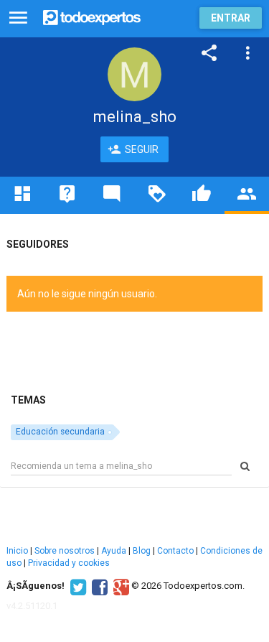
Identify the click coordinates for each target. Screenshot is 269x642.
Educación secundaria (60, 432)
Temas (28, 400)
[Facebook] (98, 586)
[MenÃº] (18, 18)
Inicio (17, 551)
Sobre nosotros (64, 551)
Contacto (175, 551)
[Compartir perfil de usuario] (209, 53)
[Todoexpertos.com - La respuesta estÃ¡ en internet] (91, 16)
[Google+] (119, 586)
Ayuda (113, 551)
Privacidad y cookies (69, 563)
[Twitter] (76, 586)
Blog (142, 551)
